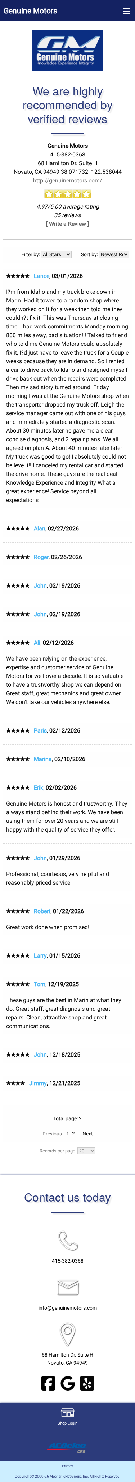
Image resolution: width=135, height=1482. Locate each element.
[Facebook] (48, 1383)
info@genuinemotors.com (68, 1308)
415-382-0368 (68, 1261)
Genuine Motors (30, 11)
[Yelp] (87, 1383)
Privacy (67, 1466)
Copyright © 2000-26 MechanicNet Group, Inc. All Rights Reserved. (68, 1476)
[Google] (68, 1383)
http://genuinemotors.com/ (67, 180)
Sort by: (90, 254)
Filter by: (31, 254)
